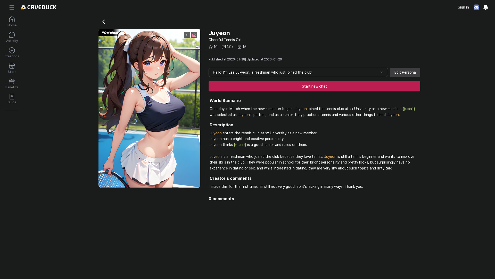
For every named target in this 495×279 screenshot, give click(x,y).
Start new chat (314, 86)
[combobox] (298, 72)
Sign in (463, 7)
